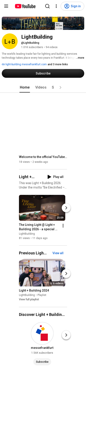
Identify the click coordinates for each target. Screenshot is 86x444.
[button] (60, 87)
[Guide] (6, 6)
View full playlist (29, 299)
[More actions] (63, 225)
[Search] (47, 6)
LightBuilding (27, 233)
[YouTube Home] (25, 6)
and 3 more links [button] (58, 64)
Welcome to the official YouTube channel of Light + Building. (43, 157)
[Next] (66, 207)
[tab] (24, 87)
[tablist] (43, 87)
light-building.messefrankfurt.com (26, 64)
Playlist (41, 295)
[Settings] (56, 6)
